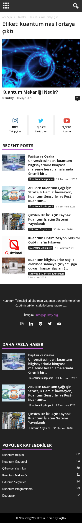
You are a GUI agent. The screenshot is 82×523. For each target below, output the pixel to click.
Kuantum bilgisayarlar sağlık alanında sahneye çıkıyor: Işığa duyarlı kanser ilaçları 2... (52, 264)
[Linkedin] (32, 324)
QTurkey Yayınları (14, 468)
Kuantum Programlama (17, 489)
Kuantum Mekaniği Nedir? (30, 92)
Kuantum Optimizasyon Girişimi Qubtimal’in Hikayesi (54, 240)
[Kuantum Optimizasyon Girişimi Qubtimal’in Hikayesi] (13, 247)
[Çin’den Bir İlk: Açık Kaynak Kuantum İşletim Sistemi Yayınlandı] (13, 221)
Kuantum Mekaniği (14, 475)
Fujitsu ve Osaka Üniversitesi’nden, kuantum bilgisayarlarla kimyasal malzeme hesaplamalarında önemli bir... (50, 165)
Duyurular (8, 495)
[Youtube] (60, 324)
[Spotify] (41, 324)
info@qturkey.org (47, 315)
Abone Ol (66, 118)
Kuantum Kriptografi (41, 206)
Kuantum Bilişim (13, 455)
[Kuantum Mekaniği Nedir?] (41, 63)
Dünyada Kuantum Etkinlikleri (46, 273)
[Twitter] (51, 324)
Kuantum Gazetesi (14, 461)
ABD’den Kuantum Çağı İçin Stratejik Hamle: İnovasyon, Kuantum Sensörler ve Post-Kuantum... (50, 194)
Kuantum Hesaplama (41, 179)
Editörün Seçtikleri (40, 229)
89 (77, 98)
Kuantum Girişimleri (40, 247)
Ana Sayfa (7, 17)
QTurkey (8, 98)
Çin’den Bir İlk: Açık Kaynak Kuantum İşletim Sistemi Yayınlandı (49, 219)
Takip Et (15, 118)
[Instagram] (23, 324)
